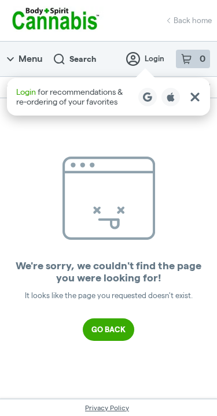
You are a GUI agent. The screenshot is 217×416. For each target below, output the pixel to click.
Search (82, 59)
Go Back (108, 329)
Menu (30, 59)
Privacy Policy (107, 407)
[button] (108, 97)
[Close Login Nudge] (195, 97)
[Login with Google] (147, 97)
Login (154, 58)
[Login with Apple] (170, 97)
